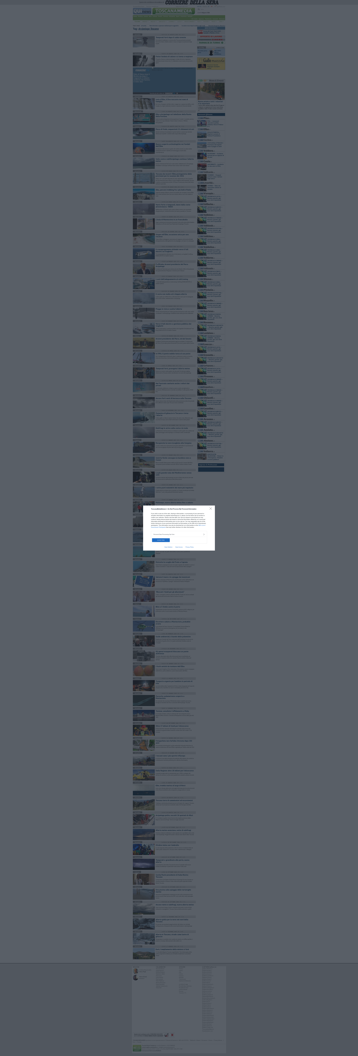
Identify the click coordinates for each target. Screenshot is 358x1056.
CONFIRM (161, 540)
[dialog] (179, 528)
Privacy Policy (190, 547)
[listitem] (179, 534)
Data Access (179, 547)
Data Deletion (168, 547)
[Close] (211, 509)
